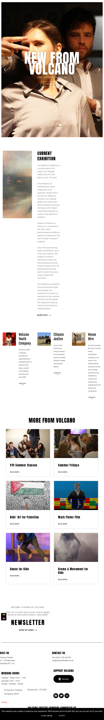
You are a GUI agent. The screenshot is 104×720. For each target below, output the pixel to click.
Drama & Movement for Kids (73, 571)
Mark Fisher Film (69, 517)
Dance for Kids (19, 569)
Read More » (15, 472)
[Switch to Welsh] (3, 615)
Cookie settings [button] (46, 715)
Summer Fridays (68, 465)
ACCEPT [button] (62, 715)
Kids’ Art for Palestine (24, 517)
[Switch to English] (3, 618)
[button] (5, 70)
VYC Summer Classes (23, 465)
